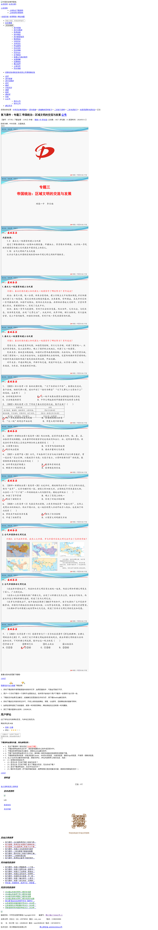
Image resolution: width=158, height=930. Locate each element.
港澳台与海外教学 (21, 57)
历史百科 (17, 48)
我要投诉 (4, 685)
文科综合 (17, 43)
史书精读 (17, 55)
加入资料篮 (5, 786)
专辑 (7, 97)
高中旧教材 (18, 30)
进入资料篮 (13, 786)
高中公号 (17, 101)
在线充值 (5, 17)
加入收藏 (11, 685)
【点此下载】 (32, 746)
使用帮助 (13, 17)
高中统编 (17, 28)
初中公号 (17, 103)
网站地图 (21, 17)
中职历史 (17, 41)
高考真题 (17, 32)
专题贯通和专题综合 (87, 110)
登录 (7, 727)
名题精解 (17, 59)
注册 (11, 727)
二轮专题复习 (72, 110)
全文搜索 (8, 23)
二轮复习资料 (59, 110)
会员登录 (4, 4)
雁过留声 (17, 64)
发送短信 (7, 805)
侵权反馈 (15, 72)
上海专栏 (17, 66)
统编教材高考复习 (45, 110)
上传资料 (4, 8)
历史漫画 (17, 68)
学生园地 (17, 46)
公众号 (7, 99)
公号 (64, 114)
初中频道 (17, 34)
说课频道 (17, 62)
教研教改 (17, 39)
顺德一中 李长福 (41, 120)
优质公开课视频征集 (27, 72)
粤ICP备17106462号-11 (54, 915)
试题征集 (8, 72)
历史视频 (17, 50)
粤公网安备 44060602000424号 (51, 927)
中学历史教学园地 (20, 110)
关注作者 (7, 809)
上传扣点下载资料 (16, 10)
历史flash (17, 52)
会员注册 (12, 4)
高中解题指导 (19, 37)
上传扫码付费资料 (16, 13)
